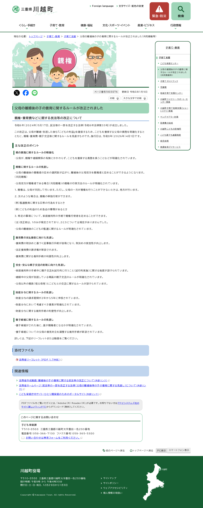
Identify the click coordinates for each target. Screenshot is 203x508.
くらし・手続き (27, 25)
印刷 (112, 98)
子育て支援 (70, 36)
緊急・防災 (159, 16)
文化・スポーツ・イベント (116, 25)
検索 (181, 16)
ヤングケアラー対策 (169, 117)
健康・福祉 (87, 25)
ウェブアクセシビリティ (115, 488)
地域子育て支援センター (171, 93)
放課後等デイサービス (170, 147)
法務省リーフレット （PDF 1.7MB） (39, 359)
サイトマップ (109, 478)
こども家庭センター (169, 63)
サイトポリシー (111, 483)
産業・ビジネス (146, 25)
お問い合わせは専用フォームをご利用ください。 (53, 438)
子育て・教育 (57, 25)
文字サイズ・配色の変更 (131, 6)
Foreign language (103, 6)
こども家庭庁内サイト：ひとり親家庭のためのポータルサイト (59, 394)
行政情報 (175, 25)
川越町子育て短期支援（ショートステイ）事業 (174, 109)
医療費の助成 (166, 123)
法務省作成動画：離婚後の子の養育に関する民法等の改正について (63, 380)
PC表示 (161, 450)
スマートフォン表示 (179, 450)
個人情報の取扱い (113, 493)
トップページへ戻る (143, 450)
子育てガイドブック (169, 81)
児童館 (163, 87)
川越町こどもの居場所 (170, 129)
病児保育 (164, 141)
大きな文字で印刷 (132, 98)
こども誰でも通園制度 (170, 135)
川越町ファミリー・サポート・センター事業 (174, 100)
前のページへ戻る (115, 450)
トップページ (36, 36)
